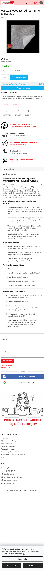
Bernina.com (11, 490)
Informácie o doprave (8, 446)
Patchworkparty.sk (10, 480)
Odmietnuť (11, 566)
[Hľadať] (30, 3)
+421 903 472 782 (10, 471)
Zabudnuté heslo (6, 367)
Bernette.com (21, 490)
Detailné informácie (8, 105)
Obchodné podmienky (8, 441)
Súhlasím (33, 566)
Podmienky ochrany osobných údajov (13, 454)
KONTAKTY (5, 438)
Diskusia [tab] (11, 169)
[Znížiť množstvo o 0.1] (9, 78)
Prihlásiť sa (7, 361)
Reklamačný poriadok (8, 449)
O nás (3, 457)
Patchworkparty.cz (33, 490)
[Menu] (41, 3)
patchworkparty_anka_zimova (14, 477)
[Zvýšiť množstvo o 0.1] (9, 76)
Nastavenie (22, 559)
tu (23, 553)
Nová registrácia (6, 365)
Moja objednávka (6, 443)
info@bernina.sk (9, 468)
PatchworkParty (9, 474)
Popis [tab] (5, 169)
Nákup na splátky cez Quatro (10, 452)
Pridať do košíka (20, 77)
